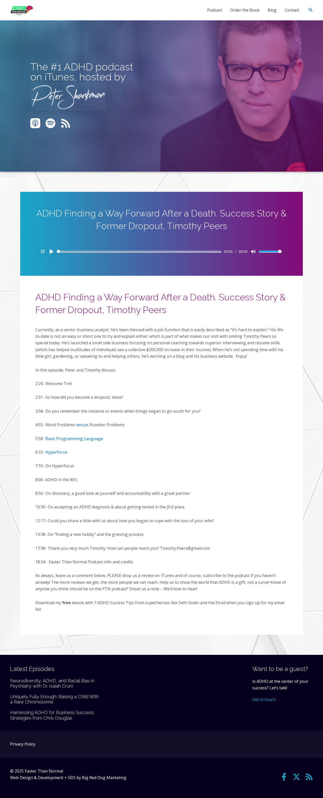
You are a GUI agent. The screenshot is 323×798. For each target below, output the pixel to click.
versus (82, 424)
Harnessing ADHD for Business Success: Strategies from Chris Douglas (52, 715)
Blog (272, 10)
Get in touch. (264, 699)
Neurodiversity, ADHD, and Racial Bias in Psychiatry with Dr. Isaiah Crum (52, 683)
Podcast (214, 10)
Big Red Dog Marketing (104, 777)
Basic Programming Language (74, 438)
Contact (292, 10)
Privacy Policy (22, 744)
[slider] (139, 251)
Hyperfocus (56, 452)
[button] (310, 10)
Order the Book (245, 10)
